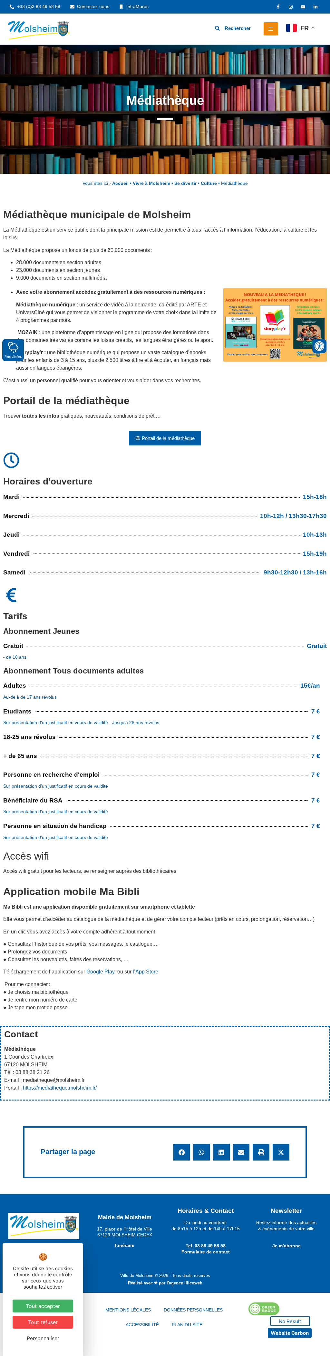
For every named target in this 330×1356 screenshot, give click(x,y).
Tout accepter (43, 1306)
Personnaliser (43, 1338)
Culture (209, 183)
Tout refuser (43, 1322)
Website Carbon (290, 1333)
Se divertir (185, 183)
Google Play (100, 971)
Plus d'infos (13, 356)
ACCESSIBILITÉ (142, 1324)
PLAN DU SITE (187, 1324)
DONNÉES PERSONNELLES (193, 1309)
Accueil (120, 183)
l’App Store (145, 971)
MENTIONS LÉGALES (128, 1309)
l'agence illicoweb (184, 1283)
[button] (181, 1152)
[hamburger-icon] (271, 28)
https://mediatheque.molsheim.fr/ (60, 1088)
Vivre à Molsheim (151, 183)
